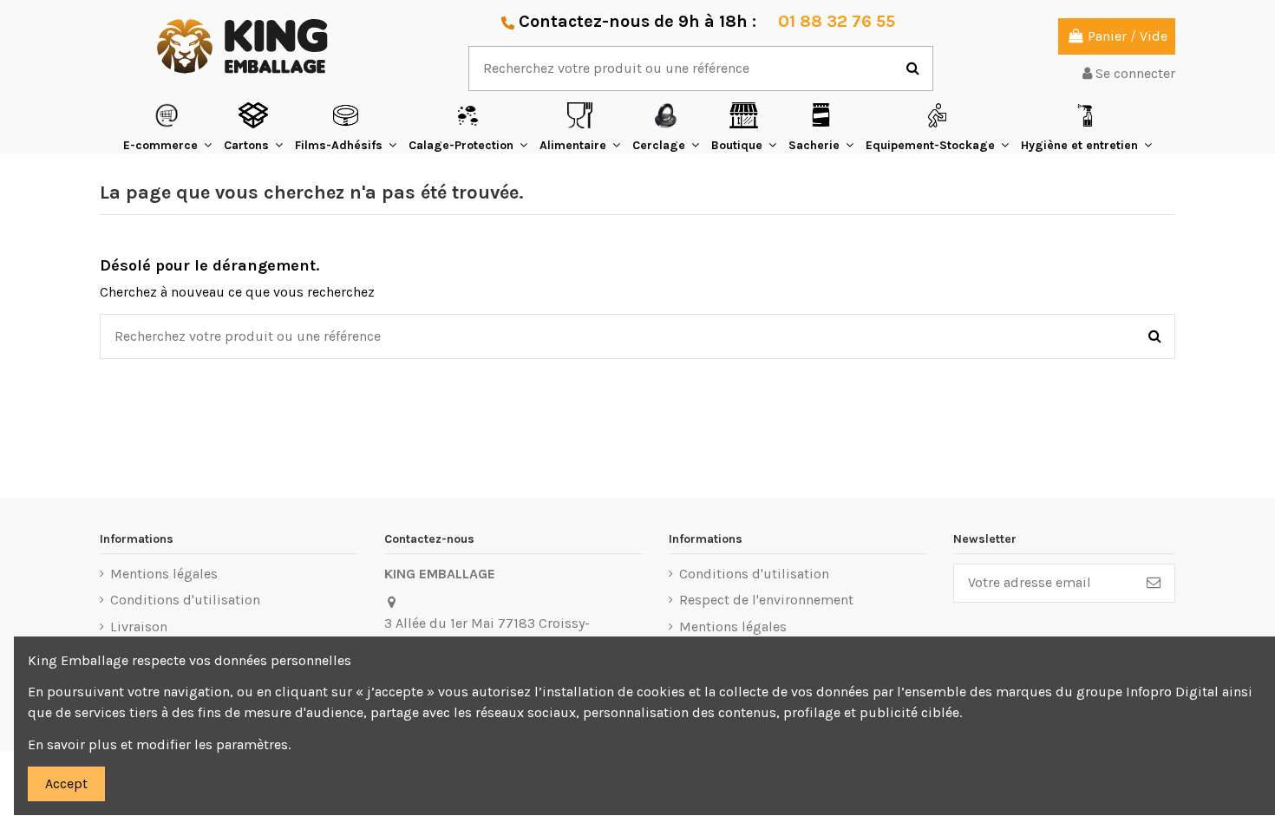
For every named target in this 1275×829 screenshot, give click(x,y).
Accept (66, 783)
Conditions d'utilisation (185, 599)
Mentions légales (164, 573)
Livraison (138, 626)
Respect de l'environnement (766, 599)
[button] (167, 127)
